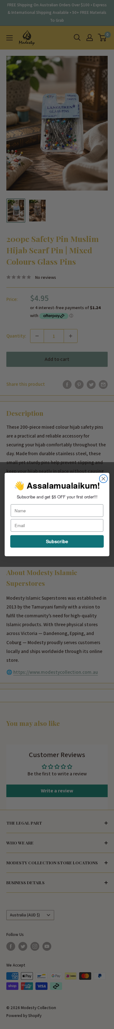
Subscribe (57, 541)
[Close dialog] (103, 479)
